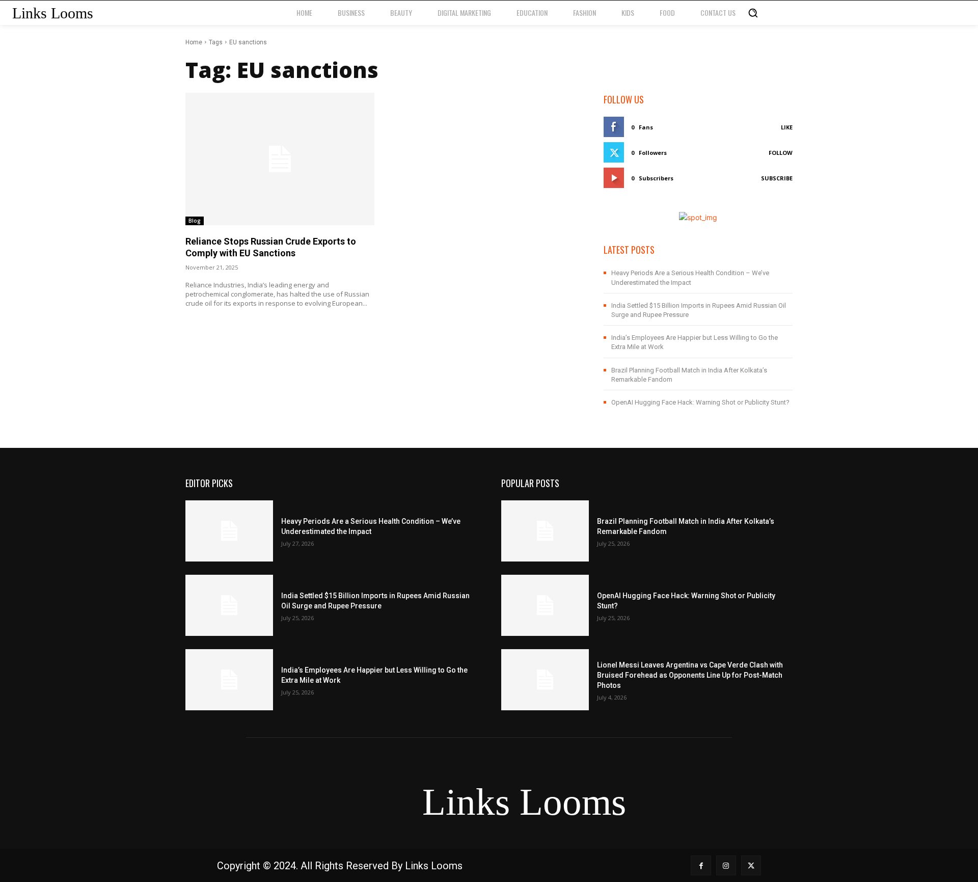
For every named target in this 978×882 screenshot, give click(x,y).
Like (787, 127)
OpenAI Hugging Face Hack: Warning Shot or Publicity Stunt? (700, 402)
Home (193, 42)
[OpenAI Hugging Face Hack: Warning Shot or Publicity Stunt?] (545, 605)
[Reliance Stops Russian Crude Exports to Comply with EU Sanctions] (279, 159)
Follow (781, 152)
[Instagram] (726, 865)
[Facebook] (701, 865)
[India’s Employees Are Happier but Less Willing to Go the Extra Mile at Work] (229, 679)
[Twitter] (751, 865)
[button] (753, 13)
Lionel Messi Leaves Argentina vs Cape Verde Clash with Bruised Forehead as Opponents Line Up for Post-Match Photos (690, 675)
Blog (194, 220)
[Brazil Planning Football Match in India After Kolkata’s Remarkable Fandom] (545, 531)
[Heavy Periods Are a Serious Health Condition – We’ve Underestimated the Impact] (229, 531)
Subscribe (777, 178)
